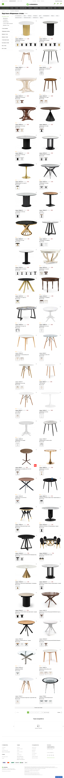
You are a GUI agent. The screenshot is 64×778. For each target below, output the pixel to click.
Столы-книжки (5, 28)
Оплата (18, 753)
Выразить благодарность (21, 759)
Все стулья (4, 48)
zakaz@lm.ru (51, 752)
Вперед (59, 712)
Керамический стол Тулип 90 (20, 183)
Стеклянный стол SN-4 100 (44, 354)
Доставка (18, 747)
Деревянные (5, 18)
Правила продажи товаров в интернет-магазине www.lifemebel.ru (31, 771)
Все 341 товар (46, 712)
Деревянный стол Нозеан (20, 97)
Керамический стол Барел (44, 40)
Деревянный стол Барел (20, 40)
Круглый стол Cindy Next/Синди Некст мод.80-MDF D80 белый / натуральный (29, 697)
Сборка (18, 750)
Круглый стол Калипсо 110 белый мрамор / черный (48, 526)
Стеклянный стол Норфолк (44, 240)
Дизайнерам (34, 750)
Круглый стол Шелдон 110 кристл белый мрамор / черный (50, 583)
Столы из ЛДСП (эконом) (8, 23)
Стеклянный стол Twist (19, 240)
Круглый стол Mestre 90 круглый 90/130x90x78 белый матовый (51, 640)
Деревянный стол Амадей (20, 440)
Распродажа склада (5, 756)
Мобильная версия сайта (51, 757)
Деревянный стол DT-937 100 (20, 497)
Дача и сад (50, 7)
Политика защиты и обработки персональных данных (32, 769)
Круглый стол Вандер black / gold (45, 554)
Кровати (30, 7)
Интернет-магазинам (35, 756)
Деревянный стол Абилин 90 (44, 68)
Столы (11, 7)
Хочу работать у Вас (5, 750)
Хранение (36, 7)
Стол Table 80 (18, 411)
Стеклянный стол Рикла (43, 183)
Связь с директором (20, 756)
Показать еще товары (38, 707)
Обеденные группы (6, 31)
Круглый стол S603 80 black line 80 (46, 697)
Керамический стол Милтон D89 (45, 440)
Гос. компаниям (34, 753)
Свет (55, 7)
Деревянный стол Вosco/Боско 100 (22, 354)
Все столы (4, 45)
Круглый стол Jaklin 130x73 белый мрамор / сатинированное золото (28, 583)
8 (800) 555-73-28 (50, 747)
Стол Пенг (41, 211)
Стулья (16, 7)
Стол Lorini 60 (42, 383)
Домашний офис (23, 7)
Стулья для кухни (5, 39)
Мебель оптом (34, 747)
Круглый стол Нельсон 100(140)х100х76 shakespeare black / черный (28, 554)
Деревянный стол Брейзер (44, 297)
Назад (18, 712)
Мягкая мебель (43, 7)
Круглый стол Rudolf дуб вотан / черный (23, 640)
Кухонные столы (5, 16)
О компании (3, 747)
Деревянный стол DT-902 (20, 383)
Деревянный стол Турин (44, 97)
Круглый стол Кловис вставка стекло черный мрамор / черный (51, 497)
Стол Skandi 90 (18, 68)
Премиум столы (6, 25)
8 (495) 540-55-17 (50, 746)
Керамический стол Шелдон (44, 154)
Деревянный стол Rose (43, 411)
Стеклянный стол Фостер (20, 154)
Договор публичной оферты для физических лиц (31, 772)
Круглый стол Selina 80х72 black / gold (22, 526)
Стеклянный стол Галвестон (20, 297)
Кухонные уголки (5, 42)
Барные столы (5, 34)
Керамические (5, 21)
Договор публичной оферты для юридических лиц (33, 774)
